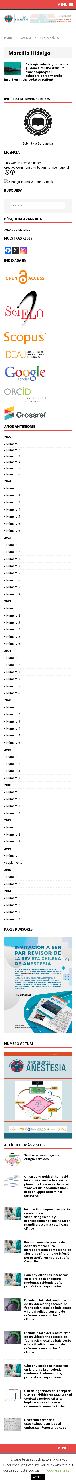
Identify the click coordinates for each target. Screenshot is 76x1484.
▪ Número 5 (12, 468)
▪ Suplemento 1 (14, 862)
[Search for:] (38, 205)
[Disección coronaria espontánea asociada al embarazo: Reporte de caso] (12, 1428)
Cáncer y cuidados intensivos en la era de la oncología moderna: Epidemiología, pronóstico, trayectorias (46, 1281)
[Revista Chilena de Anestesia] (38, 19)
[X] (15, 250)
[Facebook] (8, 250)
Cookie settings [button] (58, 1470)
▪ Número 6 (12, 474)
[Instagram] (23, 250)
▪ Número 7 (12, 587)
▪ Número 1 (12, 444)
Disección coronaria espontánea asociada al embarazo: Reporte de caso (45, 1423)
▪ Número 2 (12, 450)
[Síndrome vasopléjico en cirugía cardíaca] (12, 1163)
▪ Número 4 (12, 462)
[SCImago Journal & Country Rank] (28, 182)
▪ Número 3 (12, 456)
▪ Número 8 (12, 594)
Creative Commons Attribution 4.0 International (36, 167)
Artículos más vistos (24, 1145)
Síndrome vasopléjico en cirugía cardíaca (42, 1157)
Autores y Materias (17, 229)
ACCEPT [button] (38, 1477)
